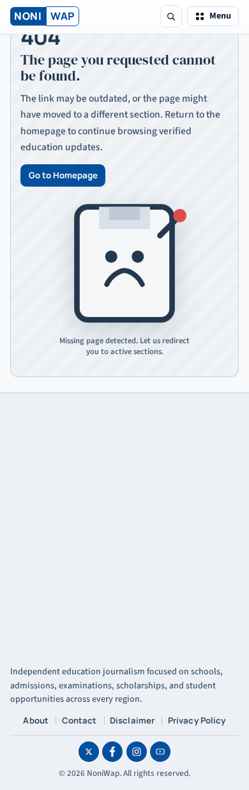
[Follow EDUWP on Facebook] (112, 751)
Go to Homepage (63, 175)
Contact (79, 720)
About (36, 720)
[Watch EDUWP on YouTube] (160, 751)
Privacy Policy (197, 720)
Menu (220, 16)
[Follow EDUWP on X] (89, 751)
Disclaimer (132, 720)
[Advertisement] (124, 524)
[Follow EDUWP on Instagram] (136, 751)
